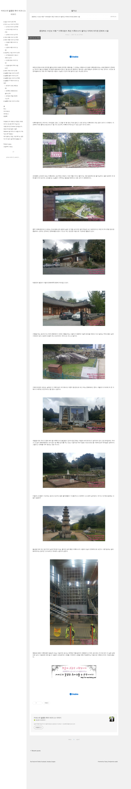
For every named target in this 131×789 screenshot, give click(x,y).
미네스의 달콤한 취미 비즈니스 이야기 (47, 718)
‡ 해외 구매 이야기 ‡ (10, 70)
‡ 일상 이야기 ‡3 (10, 21)
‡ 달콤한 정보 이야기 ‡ (12, 78)
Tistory (106, 761)
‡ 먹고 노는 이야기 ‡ (11, 24)
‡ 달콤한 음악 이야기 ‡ (11, 75)
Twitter (39, 761)
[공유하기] (38, 703)
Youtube (49, 761)
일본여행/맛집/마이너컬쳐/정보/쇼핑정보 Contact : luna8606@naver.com (54, 724)
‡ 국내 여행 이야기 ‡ (11, 37)
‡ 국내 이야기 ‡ (12, 26)
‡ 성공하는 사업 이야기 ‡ (12, 52)
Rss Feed (32, 761)
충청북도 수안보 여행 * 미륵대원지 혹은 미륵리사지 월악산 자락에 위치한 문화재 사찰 (56, 16)
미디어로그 (7, 111)
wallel (116, 761)
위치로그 (6, 113)
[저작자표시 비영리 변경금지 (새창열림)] (52, 703)
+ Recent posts (35, 751)
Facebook (43, 761)
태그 (5, 109)
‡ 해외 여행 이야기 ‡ (11, 39)
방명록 (5, 116)
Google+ (53, 761)
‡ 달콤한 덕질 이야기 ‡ (11, 73)
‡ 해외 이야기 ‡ (12, 34)
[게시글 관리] (40, 703)
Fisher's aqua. (8, 144)
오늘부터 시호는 (8, 146)
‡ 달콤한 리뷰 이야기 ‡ (11, 101)
